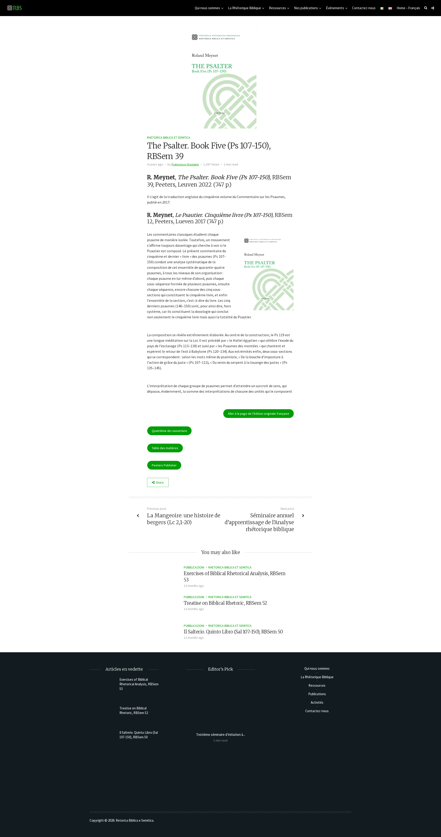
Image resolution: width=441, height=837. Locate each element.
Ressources (277, 8)
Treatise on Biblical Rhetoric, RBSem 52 (225, 603)
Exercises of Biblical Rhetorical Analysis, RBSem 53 (138, 684)
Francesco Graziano (185, 164)
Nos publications (306, 8)
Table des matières (165, 448)
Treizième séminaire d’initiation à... (220, 734)
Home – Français (408, 8)
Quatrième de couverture (169, 431)
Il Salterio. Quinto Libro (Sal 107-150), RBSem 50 (233, 632)
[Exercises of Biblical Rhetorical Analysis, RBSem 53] (163, 576)
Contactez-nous (364, 8)
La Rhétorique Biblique (244, 8)
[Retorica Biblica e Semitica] (14, 8)
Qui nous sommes (207, 8)
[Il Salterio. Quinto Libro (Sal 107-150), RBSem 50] (163, 635)
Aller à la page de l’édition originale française (258, 414)
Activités (317, 702)
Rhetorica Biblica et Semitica (168, 137)
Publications (317, 694)
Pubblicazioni (194, 567)
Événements (335, 8)
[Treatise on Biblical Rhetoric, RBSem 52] (163, 606)
